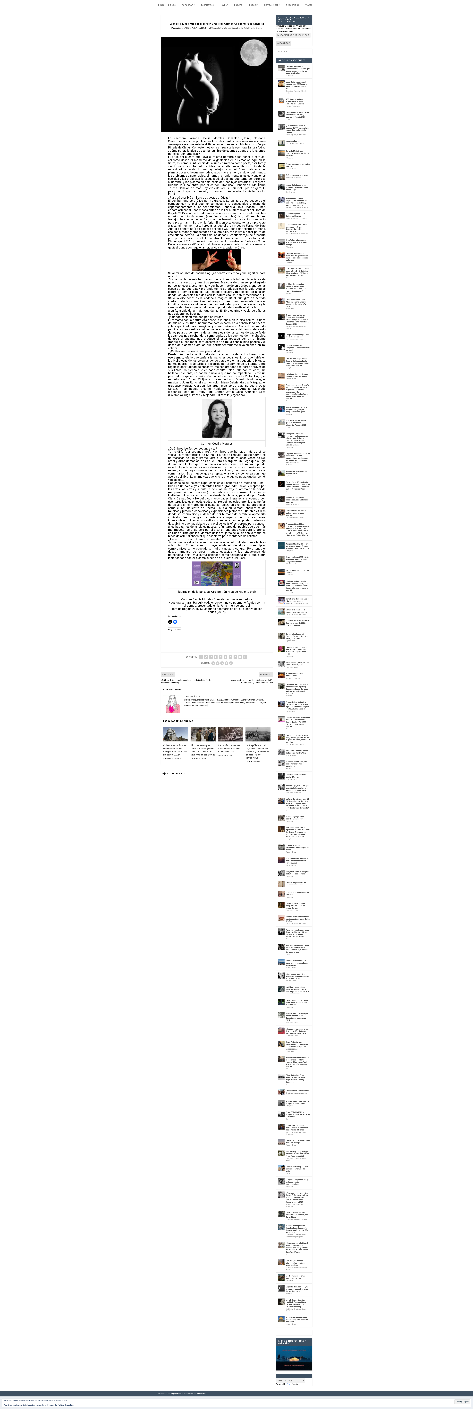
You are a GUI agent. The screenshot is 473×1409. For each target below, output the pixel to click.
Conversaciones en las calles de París (298, 165)
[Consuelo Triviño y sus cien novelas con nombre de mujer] (281, 1168)
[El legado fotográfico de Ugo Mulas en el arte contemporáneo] (281, 1181)
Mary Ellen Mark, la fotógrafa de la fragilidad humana (298, 873)
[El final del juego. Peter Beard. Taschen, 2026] (281, 818)
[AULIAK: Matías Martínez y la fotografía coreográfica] (281, 1103)
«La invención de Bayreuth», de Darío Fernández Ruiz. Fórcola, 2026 (297, 860)
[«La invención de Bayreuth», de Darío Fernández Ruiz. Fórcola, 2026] (281, 860)
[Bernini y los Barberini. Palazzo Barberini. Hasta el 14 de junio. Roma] (281, 636)
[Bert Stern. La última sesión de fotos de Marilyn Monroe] (281, 752)
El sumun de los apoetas (299, 603)
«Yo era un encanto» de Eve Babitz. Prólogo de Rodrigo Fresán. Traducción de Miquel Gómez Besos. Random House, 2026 (297, 1197)
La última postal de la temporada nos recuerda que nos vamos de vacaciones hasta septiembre (298, 70)
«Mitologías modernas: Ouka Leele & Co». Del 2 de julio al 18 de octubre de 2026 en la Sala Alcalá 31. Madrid (298, 272)
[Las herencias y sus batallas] (281, 1092)
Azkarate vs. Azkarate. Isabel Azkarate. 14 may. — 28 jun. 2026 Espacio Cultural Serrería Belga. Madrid (297, 933)
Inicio (161, 5)
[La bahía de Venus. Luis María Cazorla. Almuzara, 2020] (230, 734)
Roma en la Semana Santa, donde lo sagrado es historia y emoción (298, 1319)
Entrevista (222, 28)
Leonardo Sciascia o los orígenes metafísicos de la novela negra (297, 187)
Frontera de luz (291, 169)
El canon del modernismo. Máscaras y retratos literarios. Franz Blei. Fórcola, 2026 (296, 228)
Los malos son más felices (295, 143)
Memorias (297, 793)
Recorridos (292, 5)
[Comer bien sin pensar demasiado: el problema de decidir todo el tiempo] (281, 1127)
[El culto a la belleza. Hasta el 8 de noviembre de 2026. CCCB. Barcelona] (281, 622)
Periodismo (296, 106)
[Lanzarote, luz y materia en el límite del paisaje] (281, 1142)
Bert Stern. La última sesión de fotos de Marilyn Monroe (297, 752)
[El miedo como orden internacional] (281, 675)
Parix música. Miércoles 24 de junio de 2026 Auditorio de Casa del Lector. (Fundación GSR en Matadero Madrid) (298, 485)
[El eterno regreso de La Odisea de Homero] (281, 215)
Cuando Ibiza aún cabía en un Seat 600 (297, 894)
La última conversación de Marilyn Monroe (296, 776)
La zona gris (303, 207)
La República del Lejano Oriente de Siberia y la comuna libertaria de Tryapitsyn (257, 751)
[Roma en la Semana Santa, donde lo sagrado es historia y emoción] (281, 1319)
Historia (253, 5)
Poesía (288, 954)
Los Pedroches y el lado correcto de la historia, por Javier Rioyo (297, 1215)
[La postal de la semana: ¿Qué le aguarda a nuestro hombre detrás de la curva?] (281, 1288)
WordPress (201, 1393)
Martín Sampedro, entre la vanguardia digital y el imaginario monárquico (296, 409)
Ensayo (238, 5)
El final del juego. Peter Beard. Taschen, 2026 (295, 818)
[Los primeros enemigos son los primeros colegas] (281, 336)
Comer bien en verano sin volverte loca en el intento (296, 611)
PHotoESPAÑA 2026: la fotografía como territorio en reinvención (298, 1114)
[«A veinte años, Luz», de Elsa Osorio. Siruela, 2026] (281, 664)
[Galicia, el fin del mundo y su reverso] (281, 572)
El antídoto (289, 91)
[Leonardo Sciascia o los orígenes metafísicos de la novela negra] (281, 187)
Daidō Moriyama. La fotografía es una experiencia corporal (298, 348)
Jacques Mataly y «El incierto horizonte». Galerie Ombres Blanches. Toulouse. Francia (297, 546)
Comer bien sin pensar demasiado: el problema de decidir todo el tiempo (297, 1127)
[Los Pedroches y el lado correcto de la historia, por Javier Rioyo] (281, 1214)
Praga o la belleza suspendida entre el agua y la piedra (297, 847)
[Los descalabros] (281, 143)
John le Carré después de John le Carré (296, 472)
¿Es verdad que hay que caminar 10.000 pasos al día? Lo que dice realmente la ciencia (298, 129)
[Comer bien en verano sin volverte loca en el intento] (281, 611)
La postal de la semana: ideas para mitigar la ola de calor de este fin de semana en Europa (297, 256)
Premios (288, 106)
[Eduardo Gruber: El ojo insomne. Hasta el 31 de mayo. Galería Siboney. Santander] (281, 1077)
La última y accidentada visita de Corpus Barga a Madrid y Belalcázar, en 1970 (297, 989)
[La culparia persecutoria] (281, 884)
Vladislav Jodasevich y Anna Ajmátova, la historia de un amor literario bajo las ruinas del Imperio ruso (298, 948)
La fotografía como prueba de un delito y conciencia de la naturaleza (297, 1002)
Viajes (308, 5)
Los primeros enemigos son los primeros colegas (297, 336)
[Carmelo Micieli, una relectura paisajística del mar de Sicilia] (281, 153)
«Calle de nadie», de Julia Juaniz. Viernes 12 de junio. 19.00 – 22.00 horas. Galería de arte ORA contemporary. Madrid (297, 585)
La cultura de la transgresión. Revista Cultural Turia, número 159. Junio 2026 (298, 114)
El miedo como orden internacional (294, 675)
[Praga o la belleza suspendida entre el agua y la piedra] (281, 847)
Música (293, 865)
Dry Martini (289, 177)
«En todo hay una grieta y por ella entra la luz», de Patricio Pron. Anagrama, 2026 (297, 1154)
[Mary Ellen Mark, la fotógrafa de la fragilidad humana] (281, 873)
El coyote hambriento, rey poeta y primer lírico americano (296, 764)
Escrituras (207, 5)
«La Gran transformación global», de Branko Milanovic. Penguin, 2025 (296, 423)
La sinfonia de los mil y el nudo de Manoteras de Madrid (296, 513)
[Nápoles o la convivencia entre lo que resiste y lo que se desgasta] (281, 962)
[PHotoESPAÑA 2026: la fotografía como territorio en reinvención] (281, 1114)
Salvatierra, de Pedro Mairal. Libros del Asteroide (297, 600)
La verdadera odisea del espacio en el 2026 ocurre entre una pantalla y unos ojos (296, 85)
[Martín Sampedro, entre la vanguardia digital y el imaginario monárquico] (281, 409)
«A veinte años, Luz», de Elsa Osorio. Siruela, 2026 (297, 664)
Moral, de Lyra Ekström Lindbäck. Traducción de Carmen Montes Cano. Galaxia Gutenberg (296, 1303)
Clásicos (289, 218)
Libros (172, 5)
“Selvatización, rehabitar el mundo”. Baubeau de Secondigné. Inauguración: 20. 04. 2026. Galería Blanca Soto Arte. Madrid (297, 1247)
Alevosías (297, 91)
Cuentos (289, 293)
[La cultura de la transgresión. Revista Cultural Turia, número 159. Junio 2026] (281, 114)
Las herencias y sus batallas (297, 1091)
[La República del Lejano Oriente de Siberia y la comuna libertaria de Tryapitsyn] (257, 734)
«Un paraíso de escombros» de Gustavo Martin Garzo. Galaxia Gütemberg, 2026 (297, 1031)
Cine (291, 592)
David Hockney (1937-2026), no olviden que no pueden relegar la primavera (297, 559)
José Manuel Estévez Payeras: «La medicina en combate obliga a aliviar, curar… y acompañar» (296, 201)
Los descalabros (293, 141)
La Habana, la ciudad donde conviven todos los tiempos (297, 375)
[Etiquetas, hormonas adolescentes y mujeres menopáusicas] (281, 1262)
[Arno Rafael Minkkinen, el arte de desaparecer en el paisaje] (281, 242)
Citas (287, 278)
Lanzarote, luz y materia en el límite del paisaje (298, 1142)
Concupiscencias (292, 326)
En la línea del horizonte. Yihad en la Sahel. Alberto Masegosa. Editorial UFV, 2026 (296, 303)
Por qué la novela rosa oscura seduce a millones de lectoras (297, 500)
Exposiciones (290, 641)
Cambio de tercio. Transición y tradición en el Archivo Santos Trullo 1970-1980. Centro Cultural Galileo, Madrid (298, 722)
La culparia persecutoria (296, 883)
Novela (224, 5)
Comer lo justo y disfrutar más (296, 135)
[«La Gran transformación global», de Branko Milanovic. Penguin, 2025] (281, 422)
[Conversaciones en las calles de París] (281, 166)
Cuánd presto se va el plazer (297, 175)
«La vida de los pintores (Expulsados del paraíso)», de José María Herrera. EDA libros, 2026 (297, 1229)
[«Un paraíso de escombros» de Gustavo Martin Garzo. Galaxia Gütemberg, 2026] (281, 1031)
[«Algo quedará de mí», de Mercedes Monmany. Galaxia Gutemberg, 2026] (281, 976)
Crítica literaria (291, 234)
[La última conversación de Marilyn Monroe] (281, 776)
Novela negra (272, 5)
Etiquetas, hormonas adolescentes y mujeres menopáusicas (295, 1263)
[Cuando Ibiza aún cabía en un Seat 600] (281, 894)
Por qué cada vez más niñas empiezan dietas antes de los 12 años (298, 919)
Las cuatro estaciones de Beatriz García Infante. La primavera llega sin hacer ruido (296, 650)
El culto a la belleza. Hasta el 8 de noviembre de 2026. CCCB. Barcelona (297, 623)
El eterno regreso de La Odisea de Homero (295, 215)
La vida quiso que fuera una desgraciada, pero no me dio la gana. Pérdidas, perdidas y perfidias (298, 738)
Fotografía (188, 5)
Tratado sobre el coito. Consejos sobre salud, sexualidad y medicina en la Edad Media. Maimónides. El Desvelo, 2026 (297, 319)
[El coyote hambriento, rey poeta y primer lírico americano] (281, 763)
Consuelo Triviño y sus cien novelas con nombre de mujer (297, 1169)
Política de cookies (66, 1405)
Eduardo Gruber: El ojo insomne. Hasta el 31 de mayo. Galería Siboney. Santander (295, 1078)
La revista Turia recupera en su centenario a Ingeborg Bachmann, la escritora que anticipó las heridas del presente (297, 689)
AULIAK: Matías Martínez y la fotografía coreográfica (297, 1102)
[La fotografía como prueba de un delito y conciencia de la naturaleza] (281, 1002)
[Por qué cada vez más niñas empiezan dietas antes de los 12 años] (281, 918)
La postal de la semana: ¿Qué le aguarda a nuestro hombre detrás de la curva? (298, 1289)
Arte (287, 564)
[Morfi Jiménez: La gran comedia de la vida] (281, 1277)
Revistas (289, 696)
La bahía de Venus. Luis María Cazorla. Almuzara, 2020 (229, 748)
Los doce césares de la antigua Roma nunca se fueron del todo (295, 906)
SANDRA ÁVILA (190, 28)
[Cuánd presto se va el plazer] (281, 177)
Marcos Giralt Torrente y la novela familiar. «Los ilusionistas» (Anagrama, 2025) (297, 1016)
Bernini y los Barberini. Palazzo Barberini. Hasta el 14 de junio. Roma (297, 636)
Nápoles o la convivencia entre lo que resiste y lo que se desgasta (297, 963)
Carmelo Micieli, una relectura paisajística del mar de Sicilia (298, 153)
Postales (289, 262)
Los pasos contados (293, 994)
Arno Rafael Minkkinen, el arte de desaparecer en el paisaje (296, 242)
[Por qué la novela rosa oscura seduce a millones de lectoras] (281, 499)
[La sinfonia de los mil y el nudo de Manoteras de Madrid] (281, 512)
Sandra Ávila (242, 28)
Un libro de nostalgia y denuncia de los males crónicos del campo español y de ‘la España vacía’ (297, 287)
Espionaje (289, 476)
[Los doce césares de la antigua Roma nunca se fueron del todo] (281, 905)
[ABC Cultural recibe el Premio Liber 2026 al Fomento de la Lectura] (281, 101)
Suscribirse (283, 43)
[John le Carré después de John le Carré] (281, 473)
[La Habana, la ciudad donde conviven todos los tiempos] (281, 376)
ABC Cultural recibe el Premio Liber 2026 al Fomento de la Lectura (295, 101)
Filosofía (289, 328)
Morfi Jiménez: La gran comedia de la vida (295, 1277)
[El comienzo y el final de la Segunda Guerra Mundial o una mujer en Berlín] (203, 734)
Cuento (214, 28)
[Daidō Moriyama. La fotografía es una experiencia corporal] (281, 347)
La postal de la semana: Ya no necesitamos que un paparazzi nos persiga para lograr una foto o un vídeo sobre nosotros (298, 458)
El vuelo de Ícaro (302, 234)
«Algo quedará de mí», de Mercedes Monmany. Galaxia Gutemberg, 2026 (297, 976)
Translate (295, 1384)
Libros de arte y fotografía (294, 1237)
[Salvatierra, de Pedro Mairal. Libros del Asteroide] (281, 600)
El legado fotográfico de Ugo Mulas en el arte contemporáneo (297, 1182)
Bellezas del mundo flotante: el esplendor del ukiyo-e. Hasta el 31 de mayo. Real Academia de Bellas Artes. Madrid (297, 1062)
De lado (288, 1204)
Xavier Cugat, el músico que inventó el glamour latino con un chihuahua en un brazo (298, 788)
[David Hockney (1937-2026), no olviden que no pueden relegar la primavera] (281, 559)
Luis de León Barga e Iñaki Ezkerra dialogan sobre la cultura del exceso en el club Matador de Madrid (297, 362)
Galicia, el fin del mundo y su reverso (297, 571)
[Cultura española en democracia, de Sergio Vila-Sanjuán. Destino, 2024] (175, 734)
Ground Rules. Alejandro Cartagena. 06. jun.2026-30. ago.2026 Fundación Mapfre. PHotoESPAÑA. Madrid (297, 705)
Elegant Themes (177, 1393)
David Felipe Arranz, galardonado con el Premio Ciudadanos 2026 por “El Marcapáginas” (297, 1045)
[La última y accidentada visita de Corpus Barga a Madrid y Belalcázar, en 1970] (281, 989)
